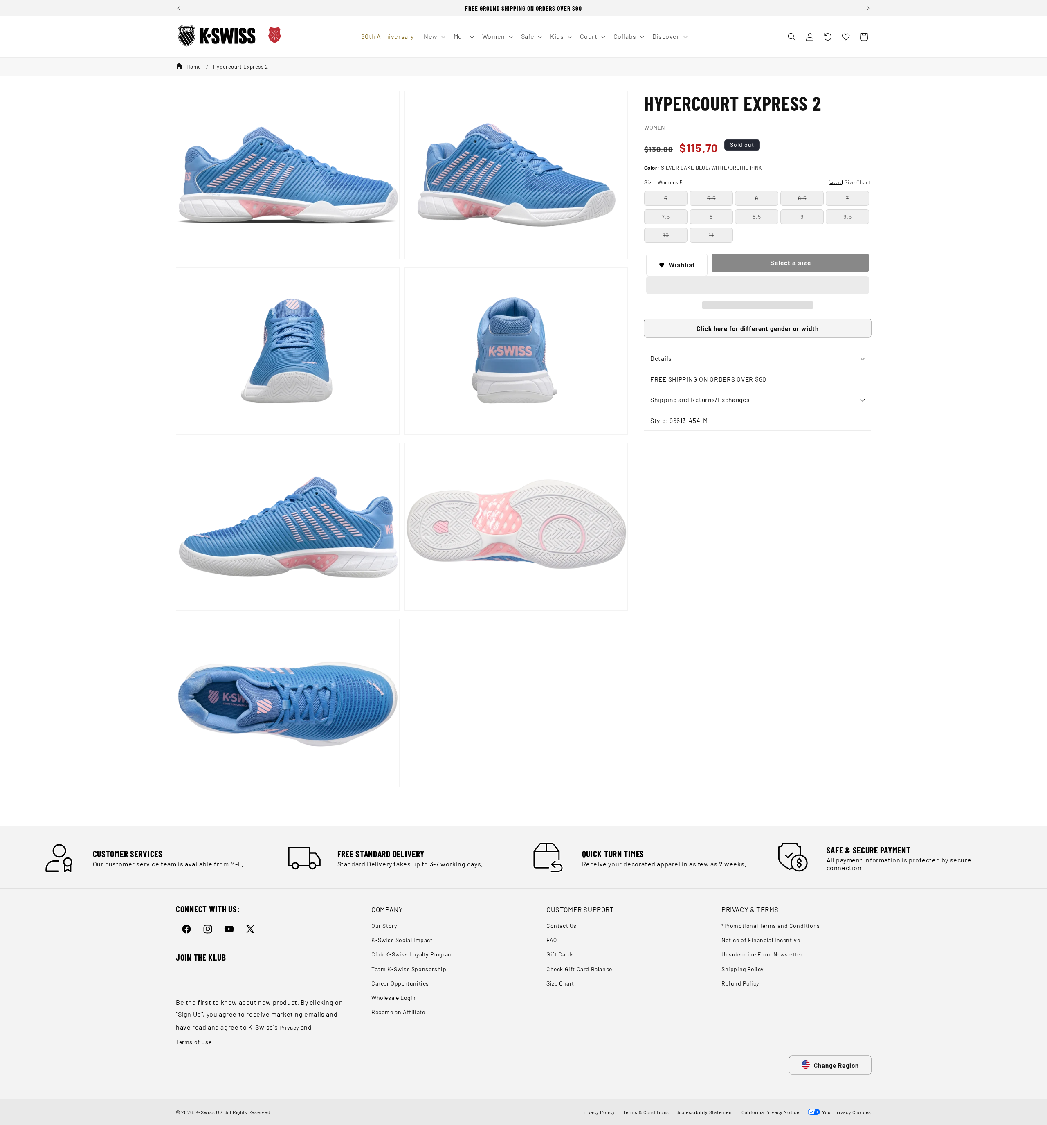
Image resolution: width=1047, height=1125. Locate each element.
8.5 (757, 216)
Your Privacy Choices (845, 1112)
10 (666, 235)
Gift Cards (560, 954)
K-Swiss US (209, 1112)
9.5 (847, 216)
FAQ (551, 940)
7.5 (666, 216)
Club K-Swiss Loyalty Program (412, 954)
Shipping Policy (742, 968)
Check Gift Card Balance (579, 968)
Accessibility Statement (705, 1112)
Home (193, 66)
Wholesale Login (393, 997)
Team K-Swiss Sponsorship (408, 968)
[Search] (792, 37)
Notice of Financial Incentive (760, 940)
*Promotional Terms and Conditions (770, 926)
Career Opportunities (400, 983)
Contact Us (561, 926)
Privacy (289, 1027)
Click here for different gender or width (758, 328)
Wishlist (682, 264)
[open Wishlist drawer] (846, 37)
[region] (523, 8)
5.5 (711, 198)
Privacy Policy (598, 1112)
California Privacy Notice (770, 1112)
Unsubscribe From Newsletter (761, 954)
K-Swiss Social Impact (402, 940)
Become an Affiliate (398, 1012)
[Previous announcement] (179, 8)
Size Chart (560, 983)
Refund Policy (740, 983)
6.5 (802, 198)
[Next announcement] (868, 8)
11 (711, 235)
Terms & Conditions (646, 1112)
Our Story (384, 926)
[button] (828, 37)
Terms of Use (193, 1041)
